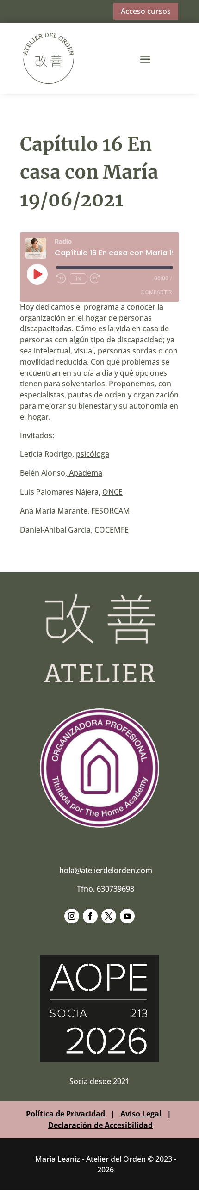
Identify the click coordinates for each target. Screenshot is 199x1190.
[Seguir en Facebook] (90, 916)
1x (78, 278)
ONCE (112, 492)
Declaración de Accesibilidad (100, 1125)
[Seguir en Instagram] (71, 916)
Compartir (156, 292)
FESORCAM (110, 511)
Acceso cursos (146, 11)
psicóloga (92, 454)
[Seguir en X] (108, 916)
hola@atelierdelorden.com (105, 870)
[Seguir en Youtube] (127, 916)
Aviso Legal (141, 1114)
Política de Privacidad (65, 1114)
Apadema (84, 473)
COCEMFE (111, 530)
